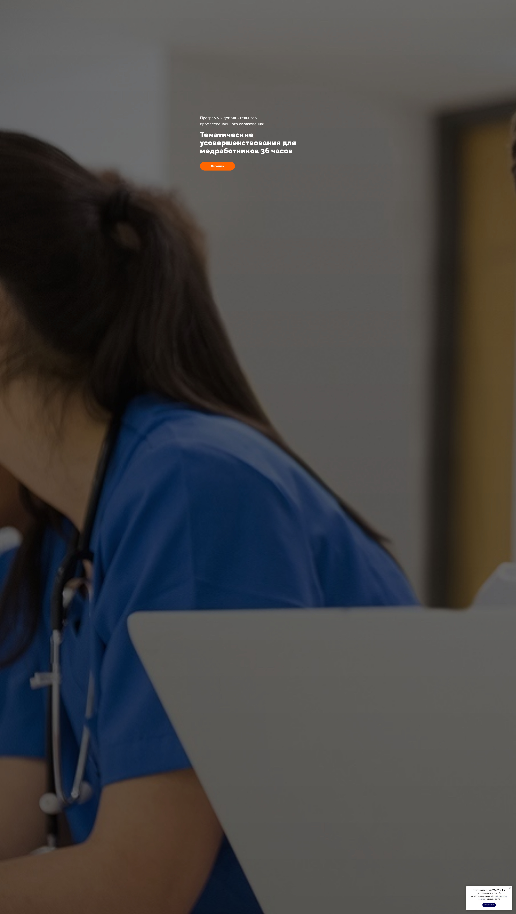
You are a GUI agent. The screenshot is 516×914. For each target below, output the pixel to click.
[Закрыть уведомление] (510, 888)
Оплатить (217, 166)
